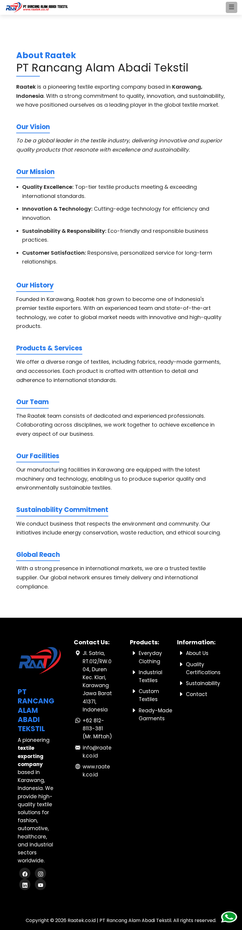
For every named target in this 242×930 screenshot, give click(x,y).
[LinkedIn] (25, 885)
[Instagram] (40, 874)
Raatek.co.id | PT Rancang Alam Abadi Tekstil (119, 920)
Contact (196, 694)
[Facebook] (25, 874)
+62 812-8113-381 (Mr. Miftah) (97, 728)
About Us (197, 653)
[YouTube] (40, 885)
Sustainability (203, 683)
